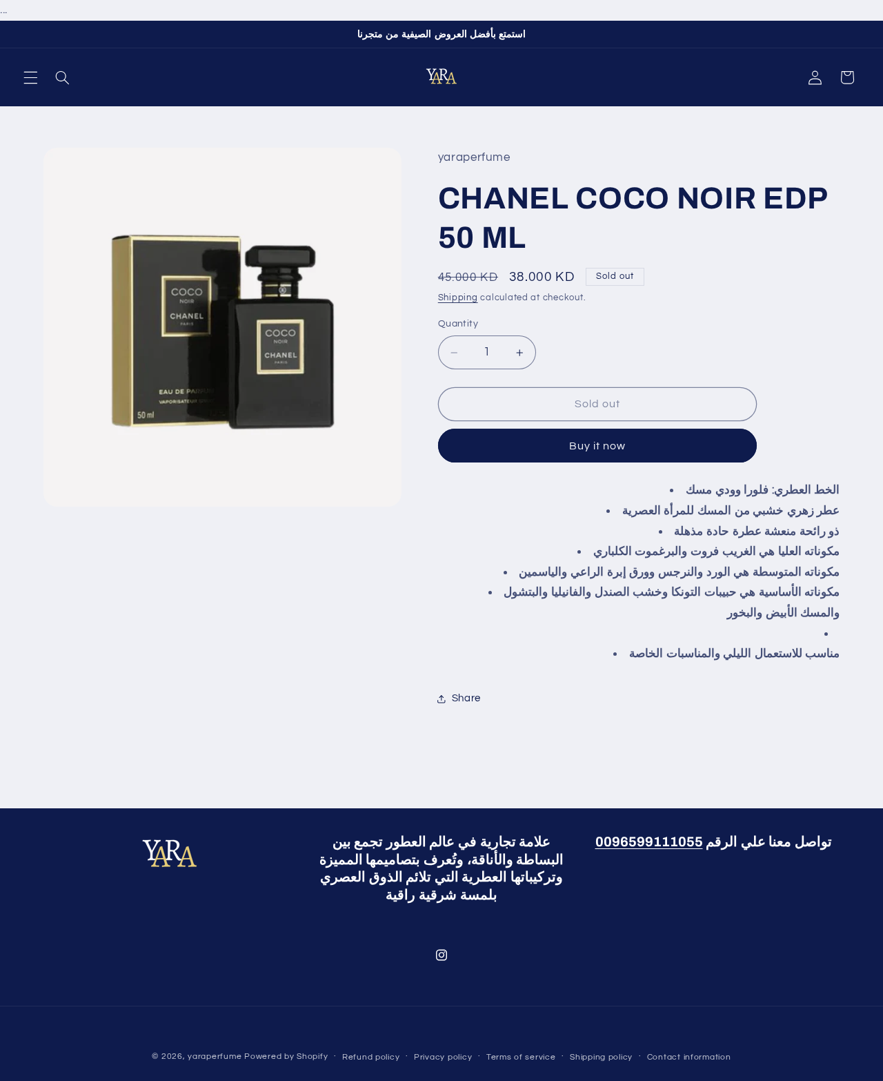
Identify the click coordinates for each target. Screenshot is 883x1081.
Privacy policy (443, 1057)
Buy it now (597, 445)
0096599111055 (649, 842)
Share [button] (466, 698)
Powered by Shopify (286, 1056)
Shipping (458, 298)
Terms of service (521, 1057)
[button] (30, 77)
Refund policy (371, 1057)
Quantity (458, 324)
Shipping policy (601, 1057)
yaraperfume (214, 1056)
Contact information (689, 1057)
